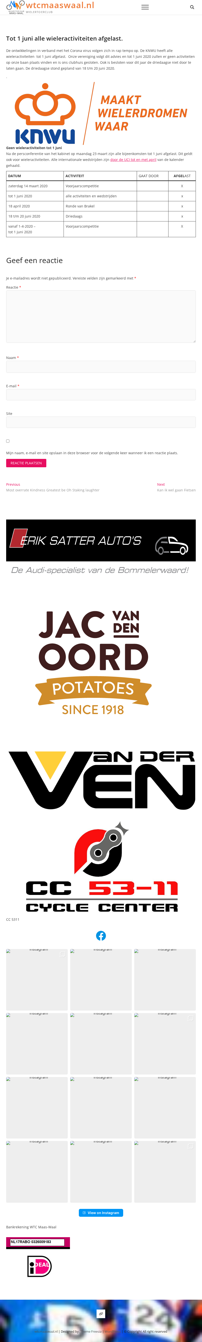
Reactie (13, 287)
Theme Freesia (90, 1331)
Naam (12, 357)
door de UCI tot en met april (133, 159)
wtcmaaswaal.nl (60, 5)
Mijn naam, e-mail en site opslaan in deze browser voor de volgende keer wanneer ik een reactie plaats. (92, 453)
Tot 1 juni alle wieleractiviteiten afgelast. (64, 38)
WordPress (113, 1331)
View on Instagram (103, 1213)
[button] (37, 980)
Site (9, 413)
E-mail (12, 386)
